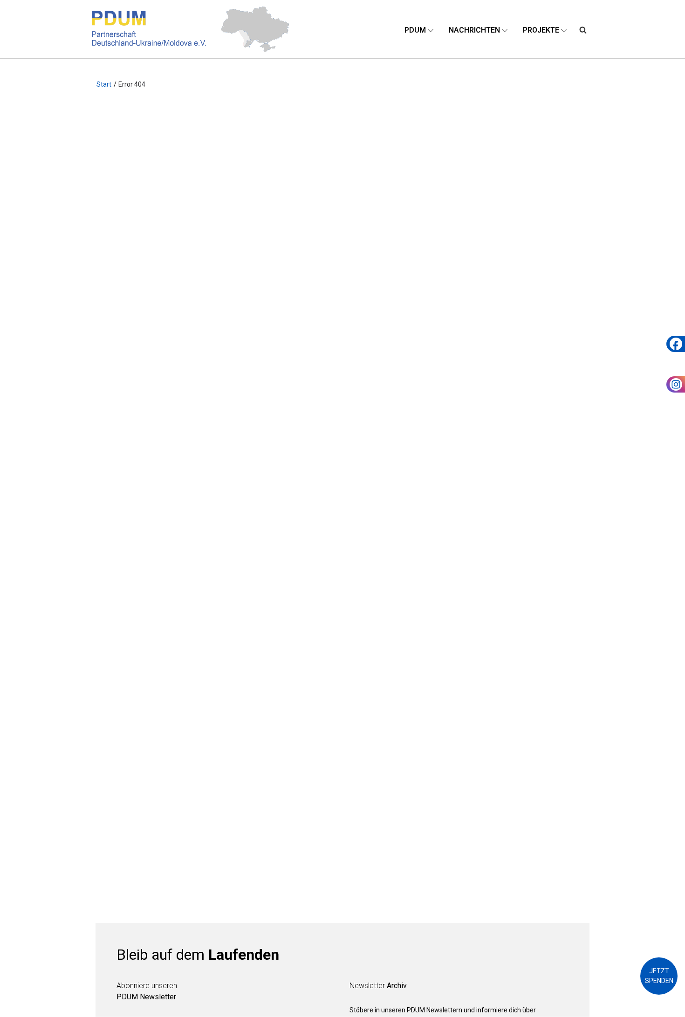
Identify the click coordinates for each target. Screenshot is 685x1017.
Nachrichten (474, 30)
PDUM (415, 30)
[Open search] (582, 29)
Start (103, 84)
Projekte (541, 30)
